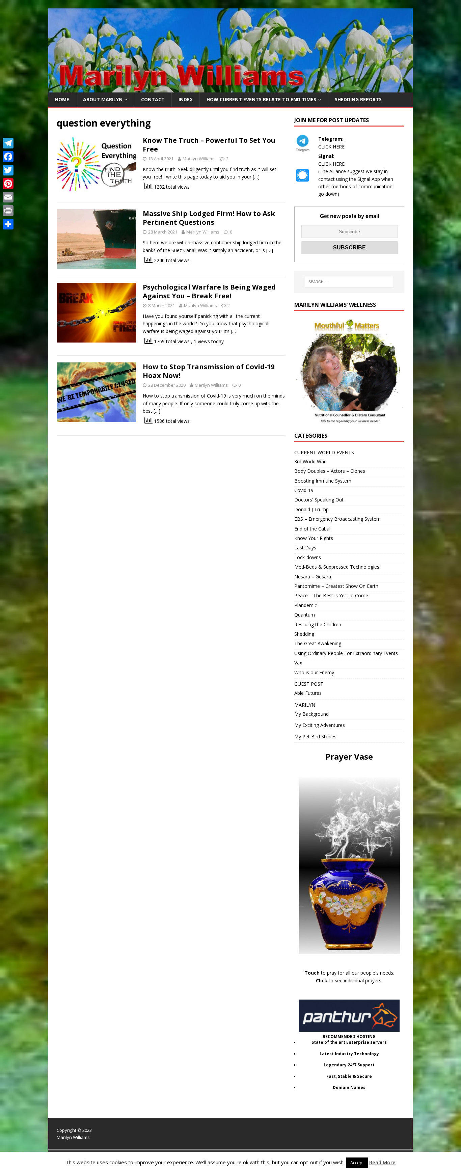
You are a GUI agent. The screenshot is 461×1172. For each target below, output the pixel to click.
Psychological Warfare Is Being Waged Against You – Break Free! (209, 291)
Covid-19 (304, 490)
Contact (153, 99)
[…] (256, 176)
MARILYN (304, 705)
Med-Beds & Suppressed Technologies (336, 567)
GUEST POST (308, 684)
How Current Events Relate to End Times (261, 99)
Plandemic (305, 605)
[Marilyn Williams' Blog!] (230, 88)
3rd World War (310, 461)
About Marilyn (103, 99)
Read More (382, 1162)
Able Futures (308, 693)
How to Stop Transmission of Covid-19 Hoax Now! (208, 371)
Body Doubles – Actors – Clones (329, 471)
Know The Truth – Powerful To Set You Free (209, 145)
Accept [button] (357, 1163)
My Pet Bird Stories (315, 736)
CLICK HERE (331, 146)
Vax (298, 662)
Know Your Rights (313, 538)
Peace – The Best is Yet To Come (331, 595)
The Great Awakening (317, 643)
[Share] (8, 224)
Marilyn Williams (199, 159)
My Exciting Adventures (319, 725)
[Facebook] (8, 156)
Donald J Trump (311, 509)
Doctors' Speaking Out (319, 499)
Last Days (305, 547)
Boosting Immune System (322, 481)
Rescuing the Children (317, 624)
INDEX (186, 99)
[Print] (8, 210)
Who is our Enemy (314, 672)
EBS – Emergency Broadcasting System (337, 519)
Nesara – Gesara (312, 576)
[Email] (8, 197)
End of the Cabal (312, 528)
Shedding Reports (358, 99)
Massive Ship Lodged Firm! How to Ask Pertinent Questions (209, 218)
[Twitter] (8, 170)
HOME (62, 99)
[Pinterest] (8, 183)
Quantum (304, 614)
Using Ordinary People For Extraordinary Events (346, 653)
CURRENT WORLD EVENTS (324, 452)
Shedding (304, 634)
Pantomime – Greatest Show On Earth (336, 586)
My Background (311, 714)
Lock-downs (307, 557)
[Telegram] (8, 143)
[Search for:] (349, 282)
